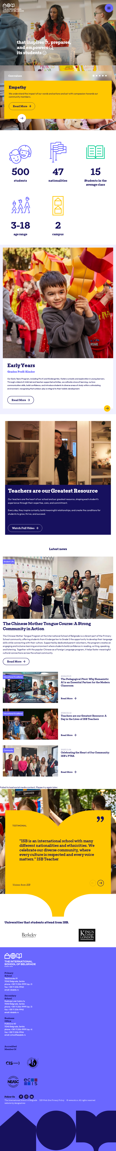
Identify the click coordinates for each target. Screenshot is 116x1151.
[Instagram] (26, 1097)
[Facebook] (21, 1097)
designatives (19, 1103)
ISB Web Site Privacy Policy (51, 1100)
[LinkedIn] (32, 1097)
